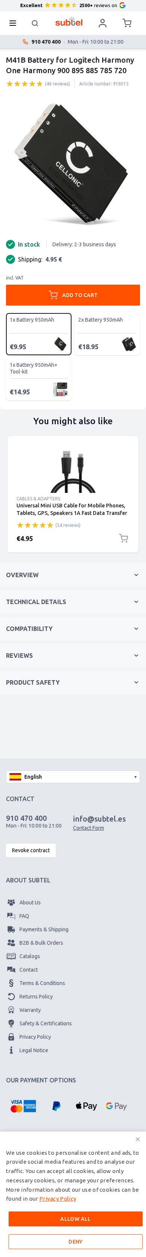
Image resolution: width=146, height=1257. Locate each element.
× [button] (137, 1139)
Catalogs (29, 956)
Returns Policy (36, 997)
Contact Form (88, 828)
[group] (24, 83)
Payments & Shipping (44, 929)
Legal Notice (33, 1050)
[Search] (35, 23)
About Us (30, 903)
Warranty (30, 1010)
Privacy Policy (35, 1037)
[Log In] (102, 23)
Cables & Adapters (38, 498)
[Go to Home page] (69, 21)
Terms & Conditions (42, 983)
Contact (28, 970)
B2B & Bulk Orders (41, 943)
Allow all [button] (75, 1219)
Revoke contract (31, 850)
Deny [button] (76, 1242)
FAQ (24, 916)
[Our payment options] (23, 1106)
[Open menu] (15, 23)
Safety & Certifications (45, 1023)
